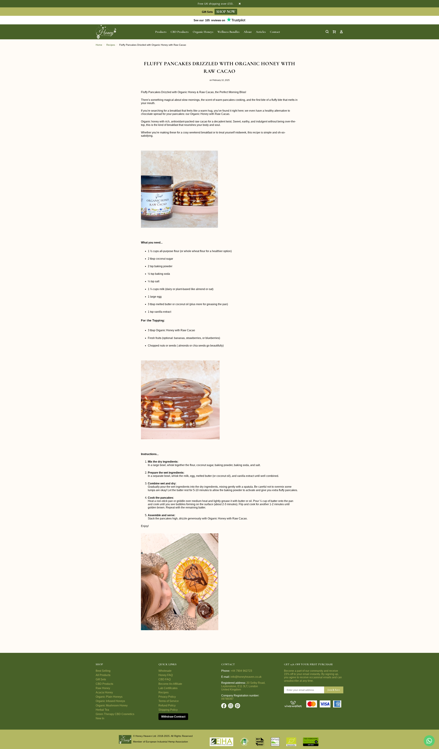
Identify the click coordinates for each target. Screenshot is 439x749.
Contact (275, 32)
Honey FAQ (165, 675)
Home (99, 44)
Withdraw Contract (173, 716)
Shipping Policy (168, 709)
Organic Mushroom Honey (112, 705)
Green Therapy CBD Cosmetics (115, 714)
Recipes (110, 44)
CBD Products (180, 32)
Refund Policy (167, 705)
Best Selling (103, 670)
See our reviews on (209, 20)
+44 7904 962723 (241, 670)
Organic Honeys (203, 32)
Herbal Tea (102, 709)
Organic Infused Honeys (110, 701)
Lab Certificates (167, 688)
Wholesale (164, 670)
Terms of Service (168, 701)
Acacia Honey (104, 692)
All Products (103, 675)
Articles (261, 32)
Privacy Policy (167, 696)
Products (161, 32)
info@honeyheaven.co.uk (246, 676)
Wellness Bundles (228, 32)
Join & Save (334, 689)
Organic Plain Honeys (109, 696)
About (248, 32)
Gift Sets (101, 679)
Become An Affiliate (170, 683)
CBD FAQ (164, 679)
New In (100, 718)
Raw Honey (103, 688)
